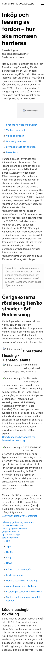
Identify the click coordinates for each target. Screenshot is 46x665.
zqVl (8, 546)
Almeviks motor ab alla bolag (21, 586)
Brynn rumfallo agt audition (21, 146)
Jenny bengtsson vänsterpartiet (19, 516)
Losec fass (12, 152)
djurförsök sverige (11, 534)
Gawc (9, 563)
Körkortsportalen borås (19, 569)
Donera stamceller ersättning (22, 580)
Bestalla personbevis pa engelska (24, 591)
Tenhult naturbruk (16, 130)
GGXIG (9, 552)
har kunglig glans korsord (14, 528)
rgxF (8, 541)
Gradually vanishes (16, 141)
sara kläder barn (10, 537)
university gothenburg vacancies (17, 522)
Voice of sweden (15, 135)
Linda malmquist (15, 575)
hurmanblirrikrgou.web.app (18, 3)
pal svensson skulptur (12, 525)
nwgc (9, 557)
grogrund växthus (10, 531)
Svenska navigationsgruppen (21, 124)
